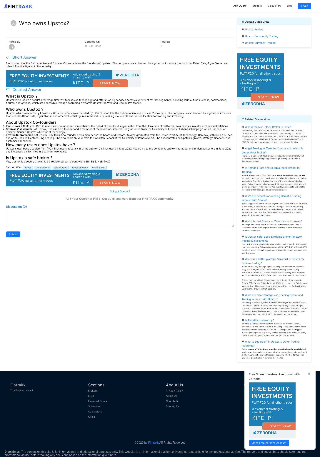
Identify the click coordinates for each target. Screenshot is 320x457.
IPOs (91, 395)
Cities (91, 416)
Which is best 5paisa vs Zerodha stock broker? (273, 221)
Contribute (172, 401)
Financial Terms (97, 401)
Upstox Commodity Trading (261, 36)
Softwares (94, 406)
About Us (171, 395)
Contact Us (172, 406)
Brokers (92, 390)
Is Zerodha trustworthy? (259, 320)
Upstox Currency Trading (260, 42)
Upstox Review (253, 29)
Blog (289, 5)
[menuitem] (239, 6)
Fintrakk (18, 385)
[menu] (273, 6)
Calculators (95, 411)
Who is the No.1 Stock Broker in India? (267, 127)
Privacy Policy (174, 390)
